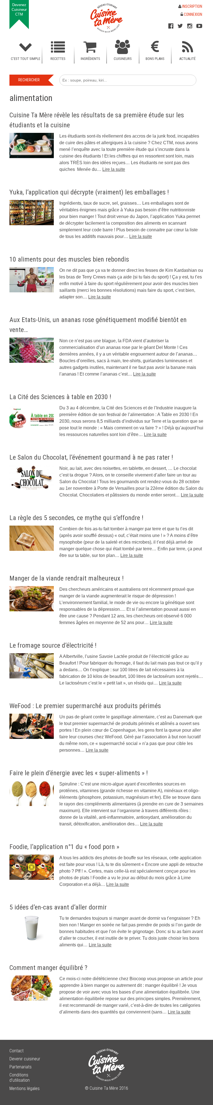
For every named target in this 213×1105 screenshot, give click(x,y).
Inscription (191, 6)
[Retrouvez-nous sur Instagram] (190, 26)
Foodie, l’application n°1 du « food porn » (64, 847)
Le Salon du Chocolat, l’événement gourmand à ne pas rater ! (91, 457)
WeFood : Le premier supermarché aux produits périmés (85, 706)
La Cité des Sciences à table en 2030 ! (60, 397)
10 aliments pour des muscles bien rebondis (69, 259)
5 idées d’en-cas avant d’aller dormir (58, 907)
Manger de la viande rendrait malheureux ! (66, 578)
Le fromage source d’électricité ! (53, 645)
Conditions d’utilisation (19, 1077)
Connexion (192, 14)
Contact (16, 1050)
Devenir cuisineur (24, 1058)
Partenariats (20, 1066)
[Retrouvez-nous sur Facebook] (171, 26)
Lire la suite (113, 169)
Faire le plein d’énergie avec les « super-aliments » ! (78, 773)
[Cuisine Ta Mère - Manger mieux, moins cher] (106, 18)
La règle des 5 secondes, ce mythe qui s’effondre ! (76, 518)
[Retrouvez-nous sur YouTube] (199, 26)
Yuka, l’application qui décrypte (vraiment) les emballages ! (89, 192)
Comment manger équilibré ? (48, 968)
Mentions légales (24, 1088)
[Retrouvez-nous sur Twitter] (180, 26)
